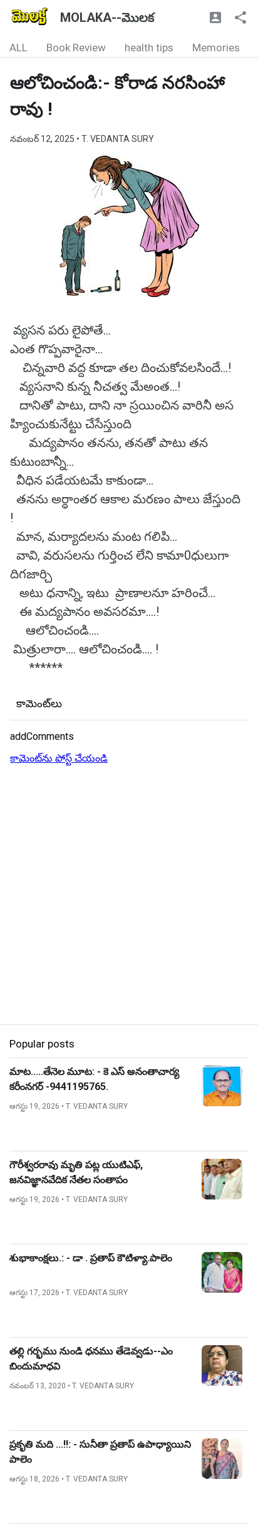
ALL (18, 47)
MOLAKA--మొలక (107, 17)
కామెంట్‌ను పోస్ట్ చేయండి (59, 758)
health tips (149, 47)
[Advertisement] (129, 895)
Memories (216, 47)
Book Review (76, 47)
